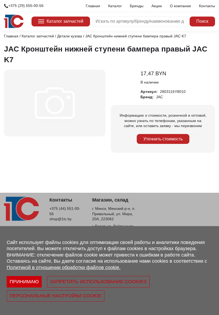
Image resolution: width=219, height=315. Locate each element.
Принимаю (24, 281)
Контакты (207, 6)
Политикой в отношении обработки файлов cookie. (63, 267)
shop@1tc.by (60, 219)
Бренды (136, 6)
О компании (180, 6)
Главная (93, 6)
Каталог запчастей (65, 21)
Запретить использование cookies (98, 281)
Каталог (115, 6)
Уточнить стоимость (163, 139)
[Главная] (14, 21)
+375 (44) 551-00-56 (64, 211)
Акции (156, 6)
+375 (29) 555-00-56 (26, 5)
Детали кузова (69, 36)
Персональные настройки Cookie (55, 295)
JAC (159, 97)
